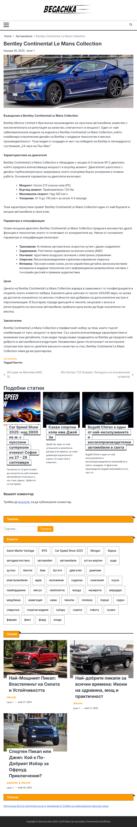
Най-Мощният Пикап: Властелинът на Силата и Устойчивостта (34, 684)
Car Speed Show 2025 (69, 550)
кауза (115, 580)
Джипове (12, 783)
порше (104, 600)
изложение (56, 580)
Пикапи (11, 698)
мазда (76, 590)
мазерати (95, 590)
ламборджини (16, 590)
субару (60, 610)
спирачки (13, 610)
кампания (97, 580)
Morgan (95, 550)
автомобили (68, 560)
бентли (17, 362)
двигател (76, 570)
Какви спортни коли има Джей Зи (63, 432)
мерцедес (115, 590)
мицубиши (14, 600)
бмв (42, 570)
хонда (58, 619)
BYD (44, 550)
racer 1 (30, 50)
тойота (94, 610)
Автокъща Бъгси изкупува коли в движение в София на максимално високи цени (56, 806)
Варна (112, 550)
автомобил (44, 560)
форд (42, 619)
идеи (38, 580)
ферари (12, 619)
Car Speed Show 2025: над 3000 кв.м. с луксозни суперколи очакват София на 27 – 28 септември (23, 445)
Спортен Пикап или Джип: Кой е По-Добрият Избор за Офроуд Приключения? (30, 763)
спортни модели (37, 610)
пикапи (69, 600)
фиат (27, 619)
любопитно (57, 590)
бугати (57, 570)
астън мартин (93, 560)
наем (53, 600)
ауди (113, 560)
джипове (95, 570)
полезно (87, 600)
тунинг (111, 610)
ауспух (11, 570)
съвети (77, 610)
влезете (24, 502)
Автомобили (10, 359)
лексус (37, 590)
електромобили (17, 580)
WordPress (104, 821)
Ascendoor (79, 821)
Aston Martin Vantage (20, 550)
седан (120, 600)
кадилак (77, 580)
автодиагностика (18, 560)
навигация (35, 600)
